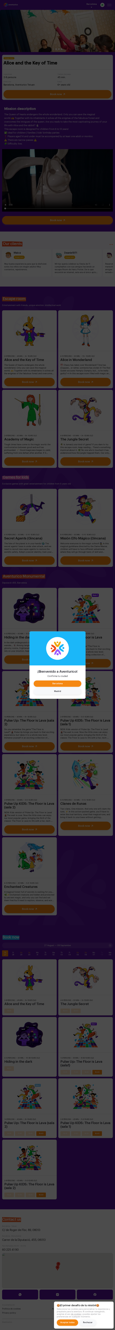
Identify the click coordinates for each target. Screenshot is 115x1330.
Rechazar (88, 1323)
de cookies (76, 1314)
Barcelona (57, 683)
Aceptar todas (67, 1323)
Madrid (57, 691)
